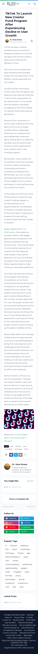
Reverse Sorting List (11, 628)
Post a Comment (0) (19, 499)
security (21, 579)
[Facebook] (11, 455)
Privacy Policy (19, 617)
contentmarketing (12, 564)
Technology (18, 449)
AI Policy (29, 617)
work (14, 587)
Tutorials (20, 553)
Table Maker (27, 635)
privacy (18, 576)
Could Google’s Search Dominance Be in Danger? (16, 438)
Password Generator (25, 623)
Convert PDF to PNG (13, 635)
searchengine (10, 579)
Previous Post (8, 507)
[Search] (34, 4)
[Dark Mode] (29, 4)
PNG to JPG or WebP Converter (19, 638)
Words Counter (18, 620)
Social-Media (8, 449)
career (25, 557)
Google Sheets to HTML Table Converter (19, 648)
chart (7, 561)
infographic (17, 572)
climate (15, 561)
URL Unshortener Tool (19, 645)
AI (6, 546)
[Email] (20, 455)
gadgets (24, 568)
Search (14, 549)
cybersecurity (27, 564)
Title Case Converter (9, 625)
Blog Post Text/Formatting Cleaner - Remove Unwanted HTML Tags (19, 642)
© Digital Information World (14, 615)
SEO (7, 549)
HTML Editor (30, 620)
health (7, 572)
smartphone (9, 583)
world (21, 587)
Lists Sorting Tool (27, 628)
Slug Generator (10, 623)
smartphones (23, 583)
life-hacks (8, 576)
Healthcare (24, 546)
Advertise (30, 615)
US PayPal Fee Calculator (12, 630)
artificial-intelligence (12, 557)
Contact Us (6, 620)
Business (18, 446)
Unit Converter (29, 630)
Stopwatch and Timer (27, 633)
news (24, 446)
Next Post (31, 507)
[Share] (31, 41)
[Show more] (25, 455)
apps (11, 446)
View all (30, 481)
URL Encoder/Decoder (27, 625)
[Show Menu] (3, 4)
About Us (8, 617)
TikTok (26, 449)
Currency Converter (10, 633)
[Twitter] (16, 455)
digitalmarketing (11, 568)
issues (27, 572)
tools (7, 587)
